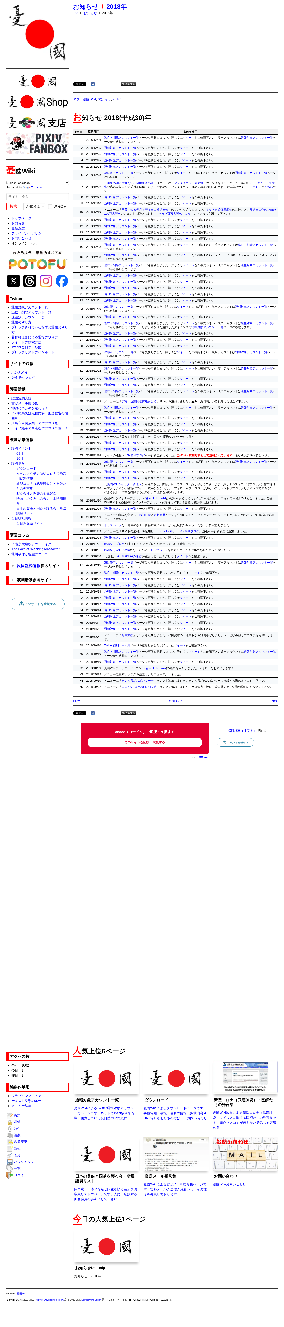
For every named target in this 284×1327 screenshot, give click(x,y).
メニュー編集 (21, 1106)
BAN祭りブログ (23, 377)
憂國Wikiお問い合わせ (229, 1180)
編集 (17, 1115)
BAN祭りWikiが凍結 (117, 550)
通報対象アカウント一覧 (29, 307)
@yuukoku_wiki (156, 498)
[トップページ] (37, 33)
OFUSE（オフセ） (242, 730)
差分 (17, 1155)
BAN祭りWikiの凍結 (129, 556)
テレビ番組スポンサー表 (138, 680)
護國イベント (21, 448)
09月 (19, 453)
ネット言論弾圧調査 (219, 209)
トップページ (21, 218)
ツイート (188, 137)
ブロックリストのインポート (33, 352)
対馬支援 (127, 635)
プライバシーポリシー (28, 233)
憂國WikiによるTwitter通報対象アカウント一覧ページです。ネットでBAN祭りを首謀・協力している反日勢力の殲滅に (105, 1109)
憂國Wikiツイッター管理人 (124, 484)
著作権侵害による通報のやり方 (34, 337)
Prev (76, 701)
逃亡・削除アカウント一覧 (31, 312)
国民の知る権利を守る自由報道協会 (130, 183)
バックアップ (24, 1162)
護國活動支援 (21, 398)
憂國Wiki (89, 99)
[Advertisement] (37, 674)
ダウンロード (26, 468)
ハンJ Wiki (19, 372)
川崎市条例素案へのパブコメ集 (34, 423)
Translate (37, 187)
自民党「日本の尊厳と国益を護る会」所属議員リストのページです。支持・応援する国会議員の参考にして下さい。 (105, 1187)
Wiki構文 (60, 206)
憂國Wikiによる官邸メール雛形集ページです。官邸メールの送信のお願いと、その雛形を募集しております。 (175, 1185)
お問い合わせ (21, 238)
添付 (17, 1128)
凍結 (17, 1122)
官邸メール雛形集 (24, 403)
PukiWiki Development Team (49, 1299)
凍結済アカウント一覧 (28, 317)
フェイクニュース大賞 (188, 183)
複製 (17, 1135)
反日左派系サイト (29, 523)
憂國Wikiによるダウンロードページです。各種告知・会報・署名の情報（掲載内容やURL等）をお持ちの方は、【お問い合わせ (175, 1109)
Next (275, 701)
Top (75, 13)
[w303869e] (153, 117)
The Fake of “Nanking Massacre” (35, 549)
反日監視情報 (21, 518)
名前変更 (20, 1142)
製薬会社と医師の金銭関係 (36, 493)
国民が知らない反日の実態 (139, 686)
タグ (76, 99)
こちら (257, 187)
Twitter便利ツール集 (26, 347)
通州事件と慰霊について (29, 554)
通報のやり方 (21, 322)
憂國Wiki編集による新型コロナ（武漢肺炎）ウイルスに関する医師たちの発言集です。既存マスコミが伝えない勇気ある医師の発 (244, 1113)
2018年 (116, 6)
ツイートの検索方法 (26, 342)
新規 (17, 1148)
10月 (19, 458)
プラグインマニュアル (28, 1096)
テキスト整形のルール (28, 1101)
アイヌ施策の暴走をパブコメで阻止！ (39, 428)
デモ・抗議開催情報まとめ (139, 401)
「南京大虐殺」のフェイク (31, 544)
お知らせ (18, 223)
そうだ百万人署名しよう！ (176, 213)
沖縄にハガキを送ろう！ (29, 408)
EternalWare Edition (91, 1299)
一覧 (17, 1168)
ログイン (20, 1175)
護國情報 (18, 463)
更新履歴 (18, 228)
